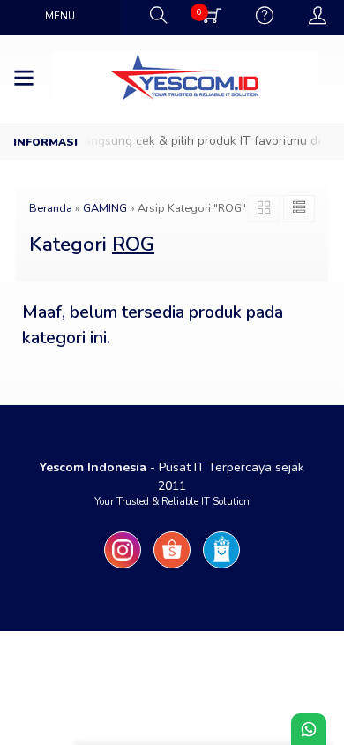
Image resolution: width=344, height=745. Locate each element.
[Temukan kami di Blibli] (221, 569)
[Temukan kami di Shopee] (172, 569)
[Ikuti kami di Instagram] (123, 569)
